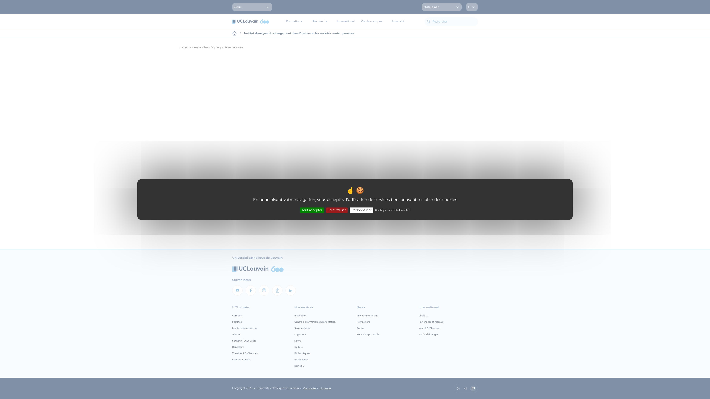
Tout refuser (337, 210)
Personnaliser (361, 210)
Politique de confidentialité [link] (392, 210)
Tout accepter (312, 210)
